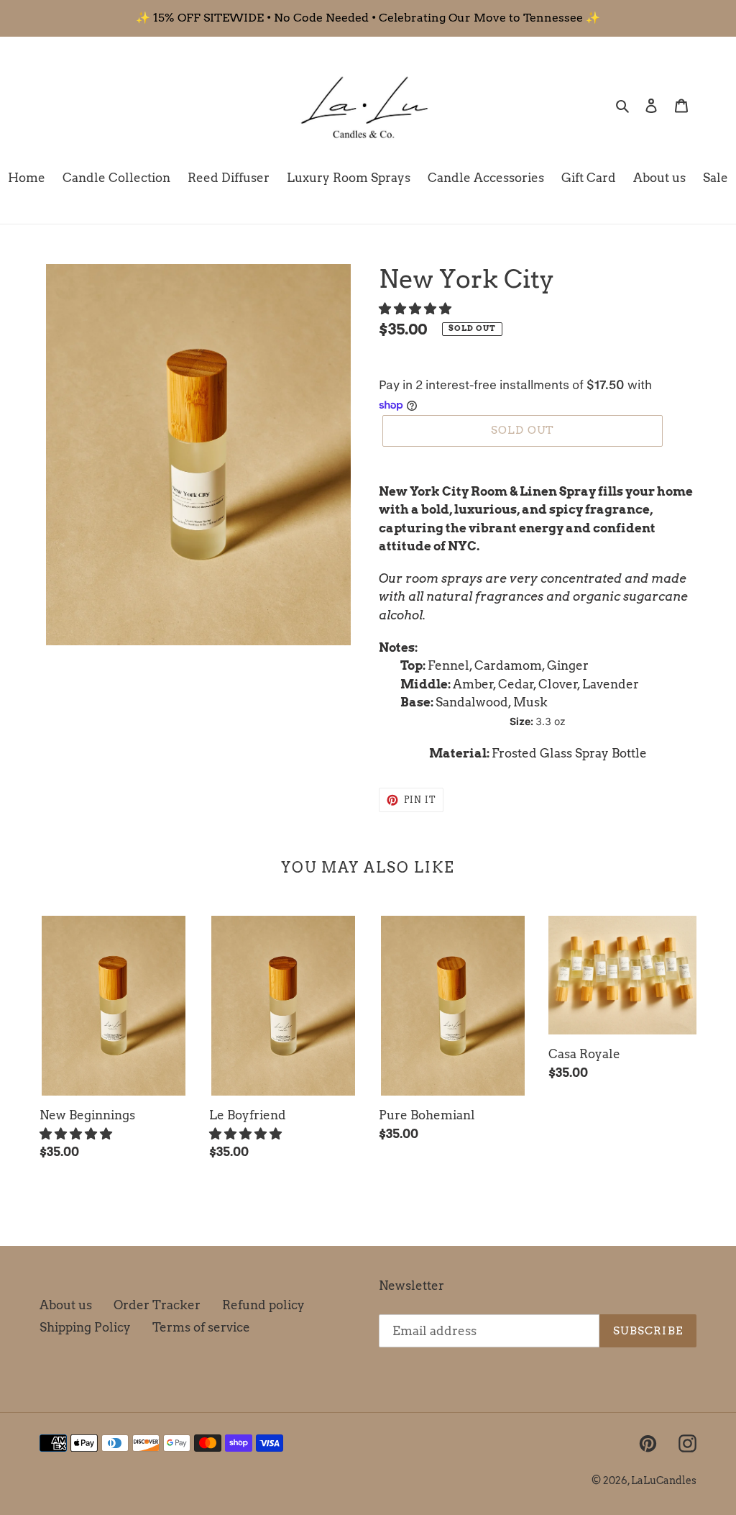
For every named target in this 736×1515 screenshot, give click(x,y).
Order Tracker (157, 1305)
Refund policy (263, 1305)
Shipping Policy (85, 1327)
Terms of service (201, 1327)
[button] (416, 308)
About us (66, 1305)
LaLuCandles (663, 1480)
